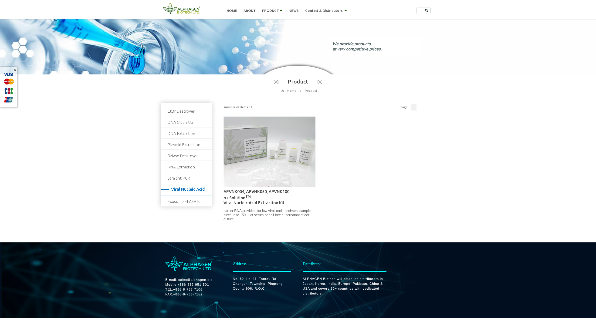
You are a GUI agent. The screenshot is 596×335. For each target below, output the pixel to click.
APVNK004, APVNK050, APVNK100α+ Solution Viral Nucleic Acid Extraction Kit (256, 197)
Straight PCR (179, 178)
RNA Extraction (181, 167)
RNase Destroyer (183, 156)
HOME (232, 11)
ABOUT (250, 11)
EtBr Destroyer (181, 111)
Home (291, 91)
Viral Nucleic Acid (188, 189)
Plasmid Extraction (184, 144)
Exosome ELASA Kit (185, 201)
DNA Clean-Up (180, 122)
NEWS (294, 11)
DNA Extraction (181, 133)
